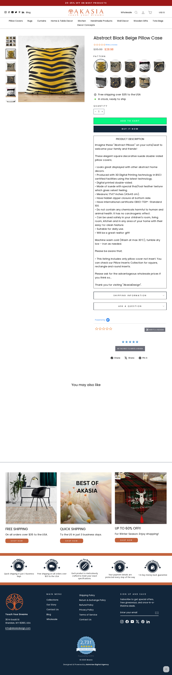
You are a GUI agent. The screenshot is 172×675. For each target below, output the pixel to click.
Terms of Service (88, 614)
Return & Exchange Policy (92, 600)
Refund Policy (86, 605)
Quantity (101, 106)
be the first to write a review (130, 348)
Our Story (51, 604)
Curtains (41, 20)
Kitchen (82, 20)
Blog (28, 12)
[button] (155, 330)
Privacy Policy (86, 609)
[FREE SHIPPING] (31, 498)
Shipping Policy (87, 595)
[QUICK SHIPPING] (86, 498)
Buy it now (130, 129)
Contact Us (52, 609)
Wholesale (126, 12)
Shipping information (130, 295)
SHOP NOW (17, 541)
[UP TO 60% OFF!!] (141, 498)
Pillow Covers (16, 20)
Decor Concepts (86, 25)
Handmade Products (101, 20)
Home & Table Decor (62, 20)
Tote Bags (158, 20)
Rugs (29, 20)
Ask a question (130, 306)
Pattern (100, 56)
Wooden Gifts (141, 20)
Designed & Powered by (86, 664)
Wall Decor (123, 20)
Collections (52, 599)
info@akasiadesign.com (18, 628)
